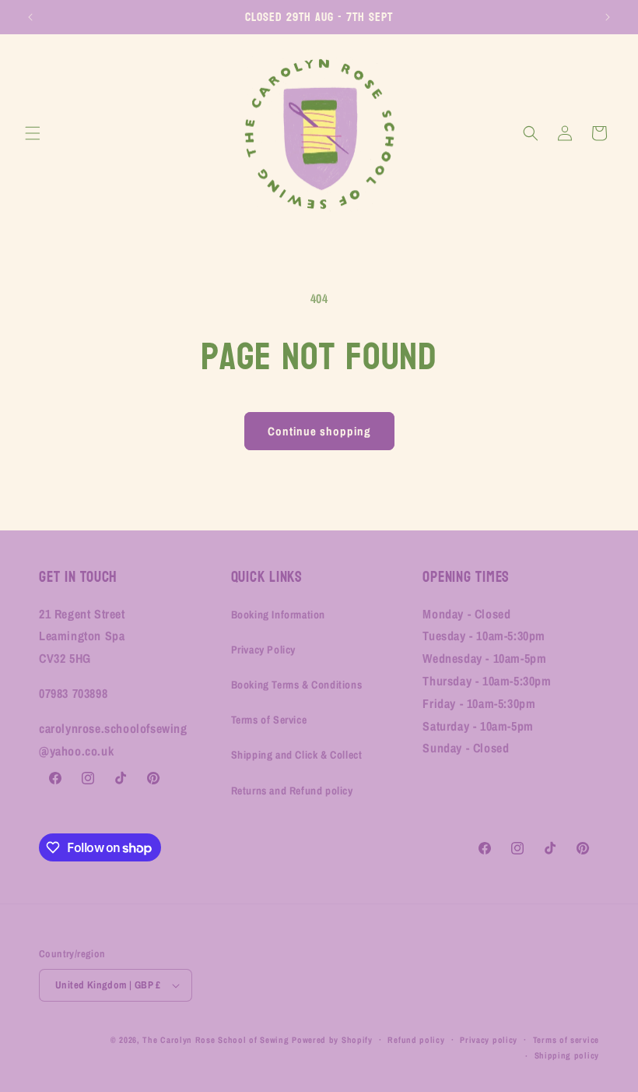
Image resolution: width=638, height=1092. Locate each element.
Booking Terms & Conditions (297, 685)
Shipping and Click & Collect (297, 755)
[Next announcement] (608, 17)
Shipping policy (567, 1055)
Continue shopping (319, 431)
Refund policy (415, 1039)
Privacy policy (488, 1039)
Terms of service (566, 1039)
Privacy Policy (263, 650)
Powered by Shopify (332, 1039)
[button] (33, 133)
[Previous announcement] (30, 17)
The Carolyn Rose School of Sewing (215, 1039)
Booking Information (278, 615)
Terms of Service (269, 720)
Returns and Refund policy (292, 791)
